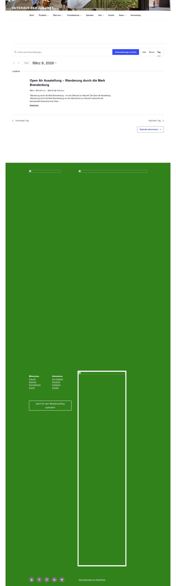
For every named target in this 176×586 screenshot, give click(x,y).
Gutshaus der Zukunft (33, 8)
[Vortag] (13, 62)
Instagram (56, 385)
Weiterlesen (34, 105)
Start (32, 15)
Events (111, 15)
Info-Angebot (57, 379)
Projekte (42, 15)
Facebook (56, 382)
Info (100, 15)
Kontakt (55, 388)
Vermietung (136, 15)
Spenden (89, 15)
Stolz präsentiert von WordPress (92, 580)
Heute (26, 63)
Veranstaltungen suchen (125, 52)
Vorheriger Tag (22, 120)
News (121, 15)
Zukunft (32, 379)
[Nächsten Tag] (18, 62)
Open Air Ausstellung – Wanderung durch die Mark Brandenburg (67, 82)
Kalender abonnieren (149, 129)
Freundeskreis (73, 15)
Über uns (57, 15)
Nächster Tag (155, 120)
